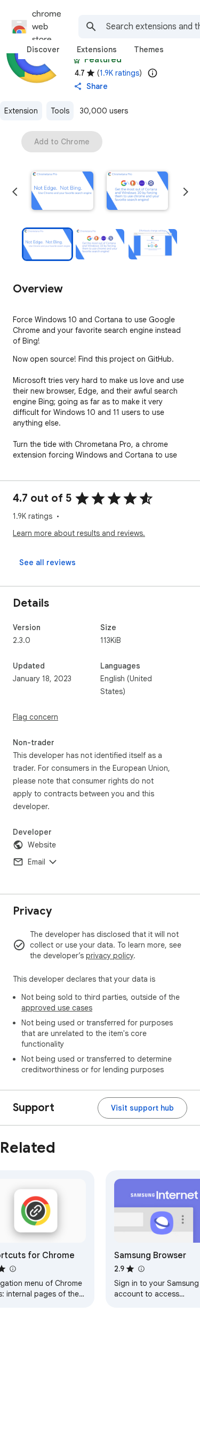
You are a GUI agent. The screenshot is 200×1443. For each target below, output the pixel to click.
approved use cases (56, 1008)
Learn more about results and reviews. (79, 533)
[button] (62, 191)
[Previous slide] (15, 191)
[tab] (43, 49)
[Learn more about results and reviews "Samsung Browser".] (141, 1269)
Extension (21, 111)
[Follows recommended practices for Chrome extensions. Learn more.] (77, 59)
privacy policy (109, 955)
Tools (60, 111)
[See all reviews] (47, 562)
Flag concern (35, 717)
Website (42, 845)
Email (36, 862)
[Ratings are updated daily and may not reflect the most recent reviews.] (152, 73)
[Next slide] (185, 191)
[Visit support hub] (142, 1108)
